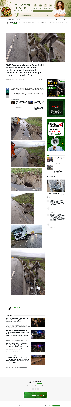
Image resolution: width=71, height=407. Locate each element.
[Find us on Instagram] (38, 389)
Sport (54, 22)
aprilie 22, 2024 (57, 172)
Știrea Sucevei (11, 79)
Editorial (37, 22)
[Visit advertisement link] (35, 8)
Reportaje (42, 22)
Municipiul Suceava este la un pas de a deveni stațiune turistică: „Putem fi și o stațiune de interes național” (59, 159)
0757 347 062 (8, 19)
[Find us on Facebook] (33, 389)
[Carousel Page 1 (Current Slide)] (32, 61)
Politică (46, 22)
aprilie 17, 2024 (18, 79)
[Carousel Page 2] (33, 61)
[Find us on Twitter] (35, 389)
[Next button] (63, 48)
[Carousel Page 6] (38, 61)
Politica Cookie (49, 405)
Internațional (28, 22)
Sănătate (50, 22)
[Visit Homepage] (12, 23)
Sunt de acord (56, 405)
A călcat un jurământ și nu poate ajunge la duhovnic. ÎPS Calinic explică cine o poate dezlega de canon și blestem (21, 104)
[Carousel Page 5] (37, 61)
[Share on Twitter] (7, 94)
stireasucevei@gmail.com (17, 19)
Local (20, 22)
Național (23, 22)
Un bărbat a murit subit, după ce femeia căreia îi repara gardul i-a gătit (53, 194)
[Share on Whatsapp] (7, 91)
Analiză (57, 22)
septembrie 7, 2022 (58, 163)
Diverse (61, 22)
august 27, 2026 (19, 107)
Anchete (33, 22)
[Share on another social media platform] (7, 96)
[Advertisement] (35, 28)
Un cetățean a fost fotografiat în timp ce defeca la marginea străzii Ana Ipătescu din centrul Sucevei (57, 225)
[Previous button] (8, 48)
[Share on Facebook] (7, 89)
